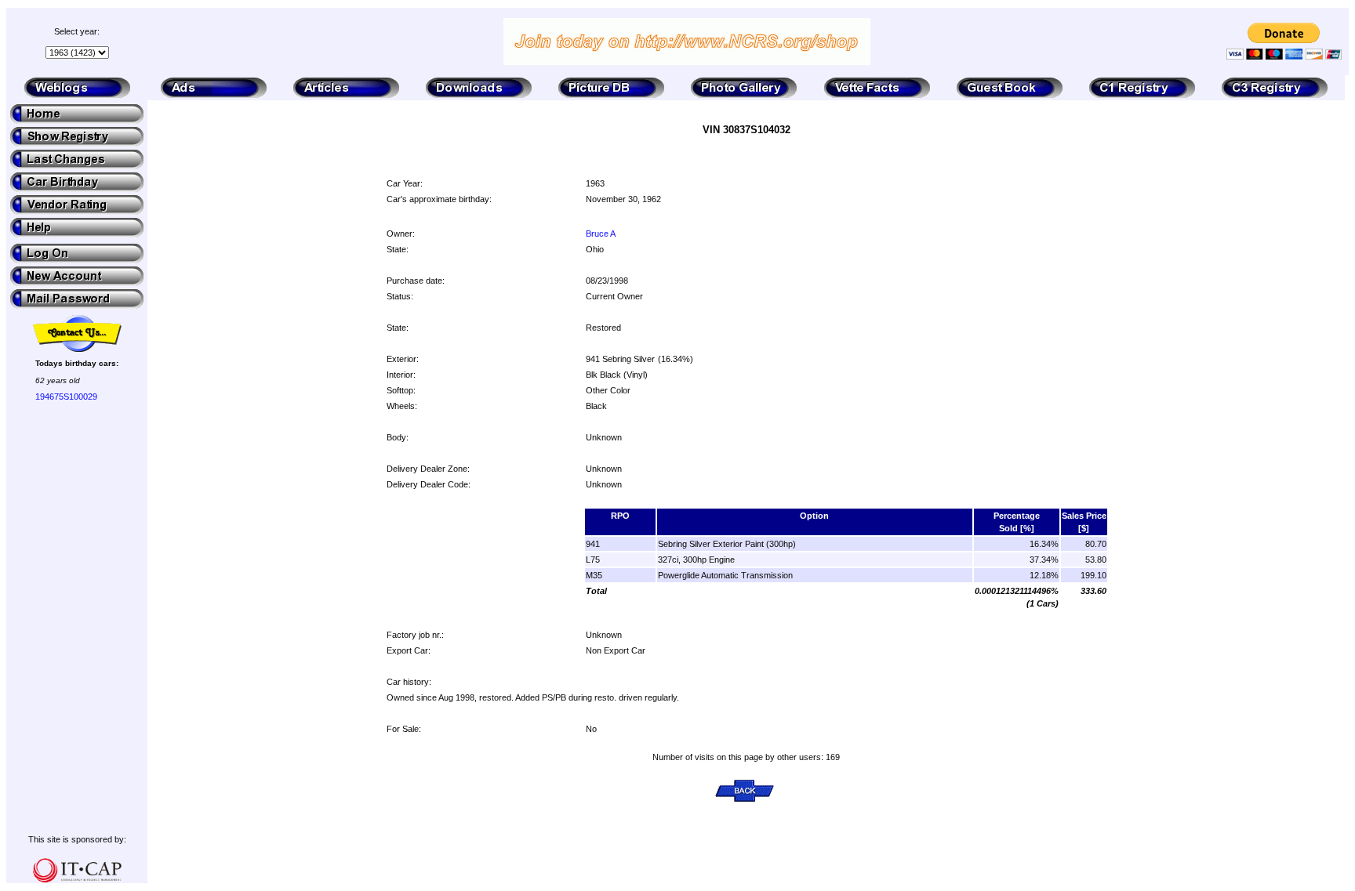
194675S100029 (66, 396)
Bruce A (601, 233)
